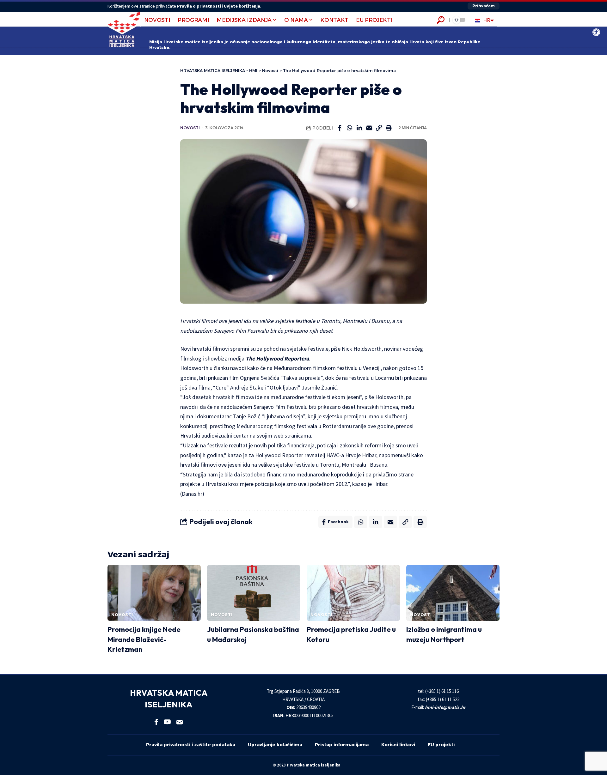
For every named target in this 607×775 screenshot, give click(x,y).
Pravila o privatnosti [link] (199, 6)
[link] (596, 32)
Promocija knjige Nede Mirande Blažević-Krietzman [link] (144, 639)
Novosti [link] (190, 127)
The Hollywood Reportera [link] (277, 358)
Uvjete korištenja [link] (242, 6)
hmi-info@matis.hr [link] (445, 707)
